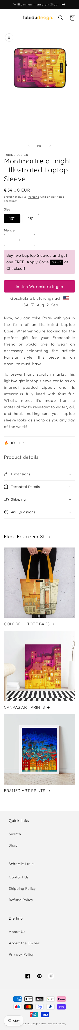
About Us (17, 931)
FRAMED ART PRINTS (24, 790)
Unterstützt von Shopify (52, 1023)
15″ (31, 218)
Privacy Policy (21, 954)
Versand (33, 196)
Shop (13, 845)
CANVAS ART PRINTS (24, 707)
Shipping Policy (22, 888)
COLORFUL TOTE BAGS (27, 623)
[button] (7, 18)
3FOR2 (56, 262)
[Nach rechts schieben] (50, 146)
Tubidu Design (30, 1023)
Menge (9, 230)
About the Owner (24, 943)
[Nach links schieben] (29, 146)
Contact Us (19, 877)
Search (15, 834)
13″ (12, 218)
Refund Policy (21, 899)
